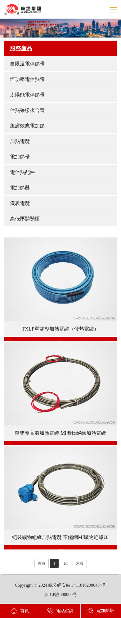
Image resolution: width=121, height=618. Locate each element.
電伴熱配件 (22, 172)
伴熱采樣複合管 (27, 110)
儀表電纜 (20, 203)
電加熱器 (20, 187)
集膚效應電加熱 (27, 125)
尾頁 (79, 563)
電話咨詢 (65, 610)
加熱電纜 (20, 141)
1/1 (65, 563)
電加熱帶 (20, 156)
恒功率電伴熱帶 (27, 79)
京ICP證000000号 (60, 594)
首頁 (41, 563)
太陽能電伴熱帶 (27, 94)
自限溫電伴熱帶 (27, 63)
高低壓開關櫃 (25, 218)
